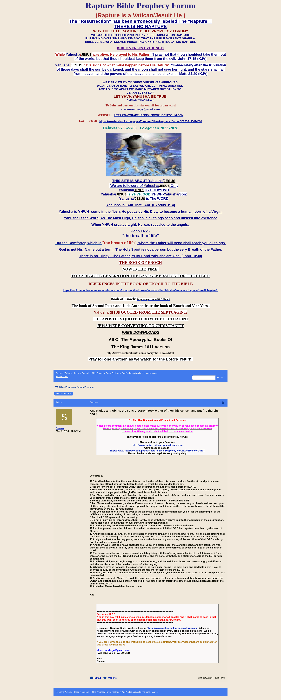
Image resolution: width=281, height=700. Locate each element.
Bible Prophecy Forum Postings (105, 373)
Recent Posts (62, 376)
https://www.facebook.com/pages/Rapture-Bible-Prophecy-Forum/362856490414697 (157, 450)
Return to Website (64, 373)
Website (112, 677)
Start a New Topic (63, 393)
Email (97, 677)
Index (76, 373)
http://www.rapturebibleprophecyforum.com (157, 445)
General (85, 373)
